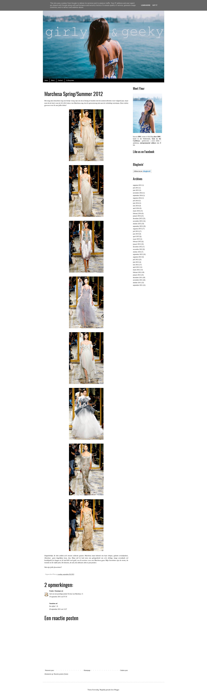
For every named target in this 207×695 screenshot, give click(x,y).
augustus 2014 (137, 198)
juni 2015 (136, 190)
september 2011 (137, 285)
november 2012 (137, 249)
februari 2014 (137, 213)
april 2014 (136, 208)
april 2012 (136, 267)
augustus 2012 (137, 257)
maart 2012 (136, 270)
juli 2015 (135, 188)
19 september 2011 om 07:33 (58, 597)
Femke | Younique (55, 591)
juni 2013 (136, 234)
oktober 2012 (137, 252)
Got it (154, 5)
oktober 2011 (137, 282)
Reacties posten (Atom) (61, 674)
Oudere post (124, 670)
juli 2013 (135, 231)
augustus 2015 (137, 185)
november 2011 (137, 280)
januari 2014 (137, 216)
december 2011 (137, 277)
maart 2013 (136, 239)
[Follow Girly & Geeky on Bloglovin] (142, 172)
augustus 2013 (137, 229)
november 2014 (137, 193)
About (53, 80)
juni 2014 (136, 203)
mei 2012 (136, 265)
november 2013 (137, 221)
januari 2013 (137, 244)
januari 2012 (137, 275)
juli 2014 (135, 200)
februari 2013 (137, 241)
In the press (70, 80)
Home (46, 80)
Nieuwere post (49, 670)
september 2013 (138, 226)
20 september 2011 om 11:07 (58, 609)
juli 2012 (135, 259)
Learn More (145, 5)
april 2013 (136, 236)
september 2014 (138, 195)
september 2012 (138, 254)
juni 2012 (136, 262)
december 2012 (137, 247)
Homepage (87, 670)
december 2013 (137, 218)
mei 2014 (136, 205)
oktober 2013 (137, 223)
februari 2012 (137, 272)
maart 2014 (136, 211)
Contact (60, 80)
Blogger (116, 690)
